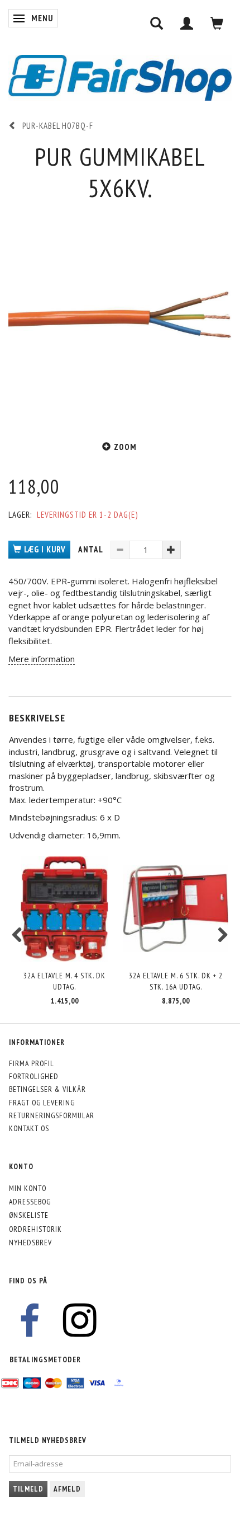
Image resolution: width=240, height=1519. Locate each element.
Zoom (125, 447)
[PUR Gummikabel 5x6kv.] (120, 315)
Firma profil (31, 1063)
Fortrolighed (34, 1076)
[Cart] (217, 23)
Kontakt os (29, 1128)
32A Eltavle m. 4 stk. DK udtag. (64, 981)
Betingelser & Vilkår (47, 1089)
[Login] (187, 23)
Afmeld (67, 1489)
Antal (91, 549)
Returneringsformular (51, 1115)
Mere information (41, 658)
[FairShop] (120, 77)
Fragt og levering (42, 1103)
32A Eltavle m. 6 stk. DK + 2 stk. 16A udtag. (176, 981)
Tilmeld (28, 1489)
